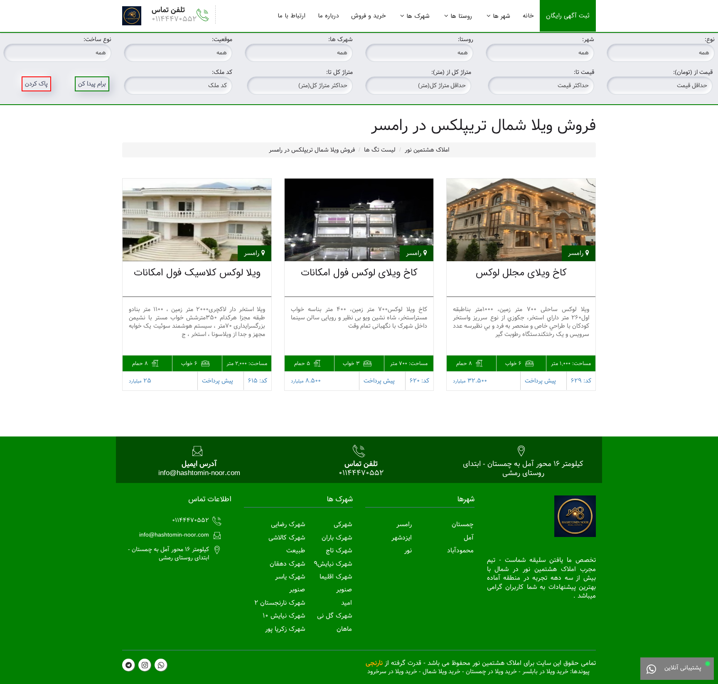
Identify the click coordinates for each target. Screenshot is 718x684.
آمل (469, 537)
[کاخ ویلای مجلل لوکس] (521, 220)
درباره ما (328, 16)
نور (408, 550)
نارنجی (374, 663)
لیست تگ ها (380, 150)
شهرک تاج (339, 550)
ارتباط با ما (291, 16)
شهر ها (501, 16)
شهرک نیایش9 (333, 563)
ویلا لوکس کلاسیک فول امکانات (197, 273)
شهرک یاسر (290, 576)
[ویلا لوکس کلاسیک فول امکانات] (197, 220)
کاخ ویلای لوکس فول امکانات (359, 273)
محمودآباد (460, 550)
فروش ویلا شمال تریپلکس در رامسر (312, 150)
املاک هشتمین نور (427, 150)
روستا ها (461, 16)
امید (346, 602)
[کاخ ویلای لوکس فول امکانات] (359, 220)
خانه (528, 16)
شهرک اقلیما (336, 576)
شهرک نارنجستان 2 (279, 602)
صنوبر (344, 589)
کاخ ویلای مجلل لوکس (521, 273)
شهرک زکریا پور (285, 629)
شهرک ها (418, 16)
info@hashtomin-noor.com (199, 473)
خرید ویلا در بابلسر (545, 672)
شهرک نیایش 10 (284, 615)
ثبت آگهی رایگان (568, 16)
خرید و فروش (368, 16)
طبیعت (295, 550)
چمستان (463, 524)
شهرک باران (337, 537)
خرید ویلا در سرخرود (392, 672)
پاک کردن (36, 84)
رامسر (404, 524)
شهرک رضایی (288, 524)
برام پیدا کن (92, 84)
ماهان (344, 629)
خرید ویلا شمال (441, 672)
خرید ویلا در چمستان (491, 672)
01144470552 (174, 19)
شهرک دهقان (287, 563)
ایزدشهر (401, 537)
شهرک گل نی (334, 615)
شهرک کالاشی (286, 537)
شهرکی (343, 524)
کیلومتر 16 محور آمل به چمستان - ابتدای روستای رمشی (523, 468)
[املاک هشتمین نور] (131, 16)
